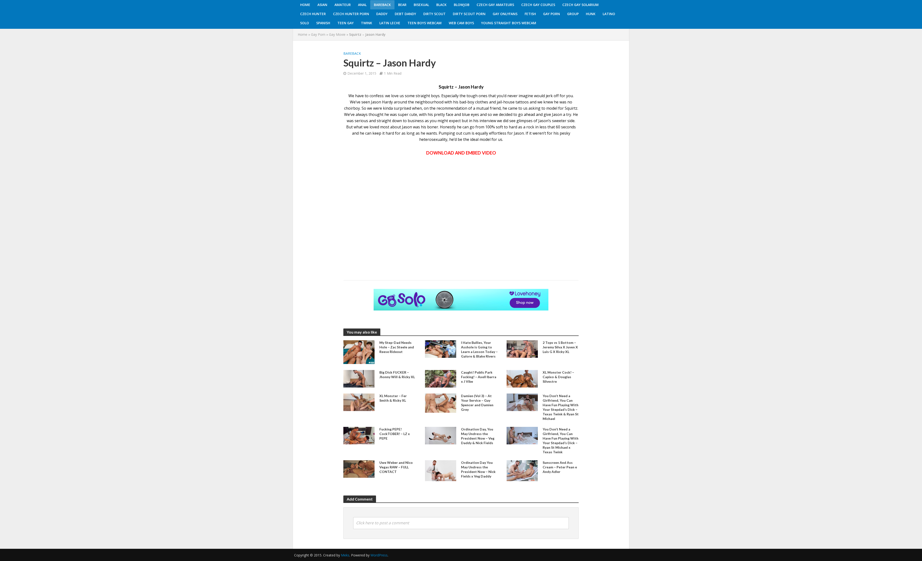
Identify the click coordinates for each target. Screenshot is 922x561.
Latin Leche (389, 23)
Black (441, 4)
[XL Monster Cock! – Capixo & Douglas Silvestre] (522, 378)
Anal (362, 4)
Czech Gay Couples (538, 4)
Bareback (382, 4)
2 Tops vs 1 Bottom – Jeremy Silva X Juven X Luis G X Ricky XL (560, 347)
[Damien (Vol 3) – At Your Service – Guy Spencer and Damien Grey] (440, 402)
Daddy (382, 14)
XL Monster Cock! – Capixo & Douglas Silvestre (558, 376)
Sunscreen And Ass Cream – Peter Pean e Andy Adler (560, 467)
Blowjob (461, 4)
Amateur (342, 4)
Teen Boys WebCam (424, 23)
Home (305, 4)
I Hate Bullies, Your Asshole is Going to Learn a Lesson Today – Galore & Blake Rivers (479, 349)
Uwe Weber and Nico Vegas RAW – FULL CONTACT (396, 467)
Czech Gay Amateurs (495, 4)
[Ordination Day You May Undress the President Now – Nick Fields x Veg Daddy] (440, 470)
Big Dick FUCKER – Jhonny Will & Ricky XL (397, 374)
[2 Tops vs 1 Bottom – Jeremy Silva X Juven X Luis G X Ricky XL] (522, 348)
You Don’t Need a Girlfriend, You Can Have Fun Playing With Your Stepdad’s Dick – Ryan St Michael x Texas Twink (560, 440)
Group (573, 14)
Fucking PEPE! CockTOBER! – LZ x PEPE (394, 433)
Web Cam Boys (461, 23)
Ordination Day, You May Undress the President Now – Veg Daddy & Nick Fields (477, 436)
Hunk (590, 14)
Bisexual (421, 4)
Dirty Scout (434, 14)
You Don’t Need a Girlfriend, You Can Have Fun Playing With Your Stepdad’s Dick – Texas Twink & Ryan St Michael (561, 407)
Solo (304, 23)
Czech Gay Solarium (580, 4)
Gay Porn (551, 14)
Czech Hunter (313, 14)
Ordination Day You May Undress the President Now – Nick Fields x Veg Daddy (478, 469)
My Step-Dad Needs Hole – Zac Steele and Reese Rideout (396, 347)
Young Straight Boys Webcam (508, 23)
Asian (322, 4)
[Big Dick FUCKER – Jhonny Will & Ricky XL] (359, 378)
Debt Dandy (405, 14)
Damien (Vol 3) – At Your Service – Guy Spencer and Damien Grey (477, 403)
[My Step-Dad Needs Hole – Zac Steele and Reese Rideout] (359, 351)
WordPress (379, 555)
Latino (609, 14)
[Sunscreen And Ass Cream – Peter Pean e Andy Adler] (522, 470)
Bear (402, 4)
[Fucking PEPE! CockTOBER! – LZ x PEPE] (359, 435)
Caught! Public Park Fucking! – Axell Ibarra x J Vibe (478, 376)
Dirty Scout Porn (469, 14)
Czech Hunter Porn (351, 14)
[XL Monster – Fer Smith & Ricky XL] (359, 402)
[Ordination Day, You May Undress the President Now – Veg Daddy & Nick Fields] (440, 435)
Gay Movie (337, 34)
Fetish (530, 14)
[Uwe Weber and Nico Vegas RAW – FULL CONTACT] (359, 468)
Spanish (323, 23)
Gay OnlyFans (505, 14)
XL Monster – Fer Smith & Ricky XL (393, 398)
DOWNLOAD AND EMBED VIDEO (461, 152)
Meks (345, 555)
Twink (366, 23)
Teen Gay (345, 23)
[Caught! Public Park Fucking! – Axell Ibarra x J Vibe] (440, 378)
